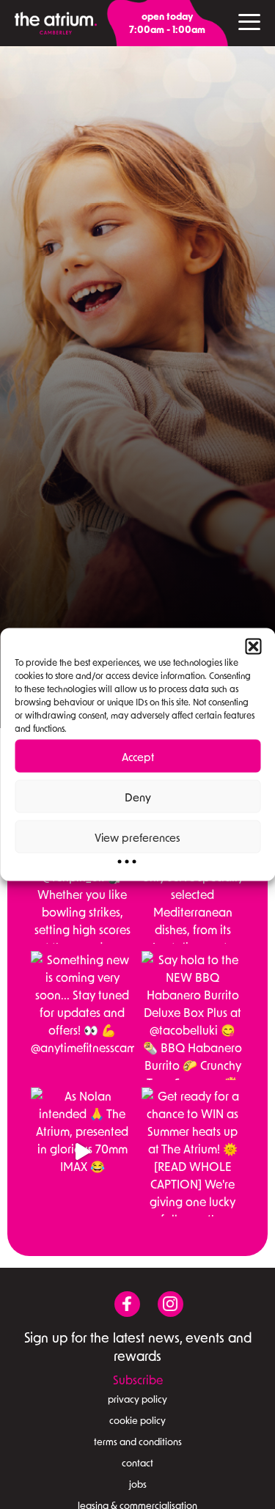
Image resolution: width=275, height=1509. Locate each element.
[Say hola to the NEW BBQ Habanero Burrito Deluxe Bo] (193, 1015)
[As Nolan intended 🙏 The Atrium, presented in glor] (82, 1151)
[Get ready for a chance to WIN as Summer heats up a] (193, 1151)
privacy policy (137, 1399)
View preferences (137, 836)
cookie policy (137, 1420)
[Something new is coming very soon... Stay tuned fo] (82, 1015)
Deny (138, 796)
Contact (137, 1463)
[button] (253, 646)
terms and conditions (138, 1441)
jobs (138, 1484)
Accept (138, 756)
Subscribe (138, 1380)
